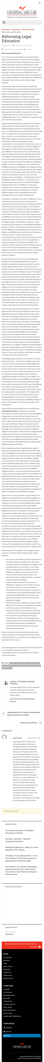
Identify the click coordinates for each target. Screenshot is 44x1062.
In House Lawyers (9, 1004)
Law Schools (7, 1001)
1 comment (29, 49)
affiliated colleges (15, 663)
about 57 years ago (10, 932)
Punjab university (7, 668)
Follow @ (10, 934)
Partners (6, 960)
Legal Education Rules (24, 665)
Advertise (6, 969)
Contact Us (7, 972)
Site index (34, 947)
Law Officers (7, 992)
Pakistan (38, 665)
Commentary (15, 29)
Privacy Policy (8, 978)
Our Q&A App (7, 957)
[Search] (39, 2)
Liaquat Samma (17, 738)
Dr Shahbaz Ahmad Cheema (22, 45)
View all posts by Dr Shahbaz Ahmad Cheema (22, 700)
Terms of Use (7, 975)
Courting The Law (26, 663)
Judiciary (6, 989)
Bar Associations (9, 995)
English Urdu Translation (12, 1016)
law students (35, 663)
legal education (12, 665)
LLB (33, 665)
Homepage (6, 29)
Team (5, 963)
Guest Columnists (28, 29)
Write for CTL (7, 966)
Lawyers (4, 665)
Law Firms (6, 998)
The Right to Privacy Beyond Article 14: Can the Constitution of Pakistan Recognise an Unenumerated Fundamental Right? (21, 858)
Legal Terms (7, 1007)
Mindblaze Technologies (34, 1056)
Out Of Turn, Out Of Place (28, 723)
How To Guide (7, 1013)
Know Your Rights (9, 1010)
